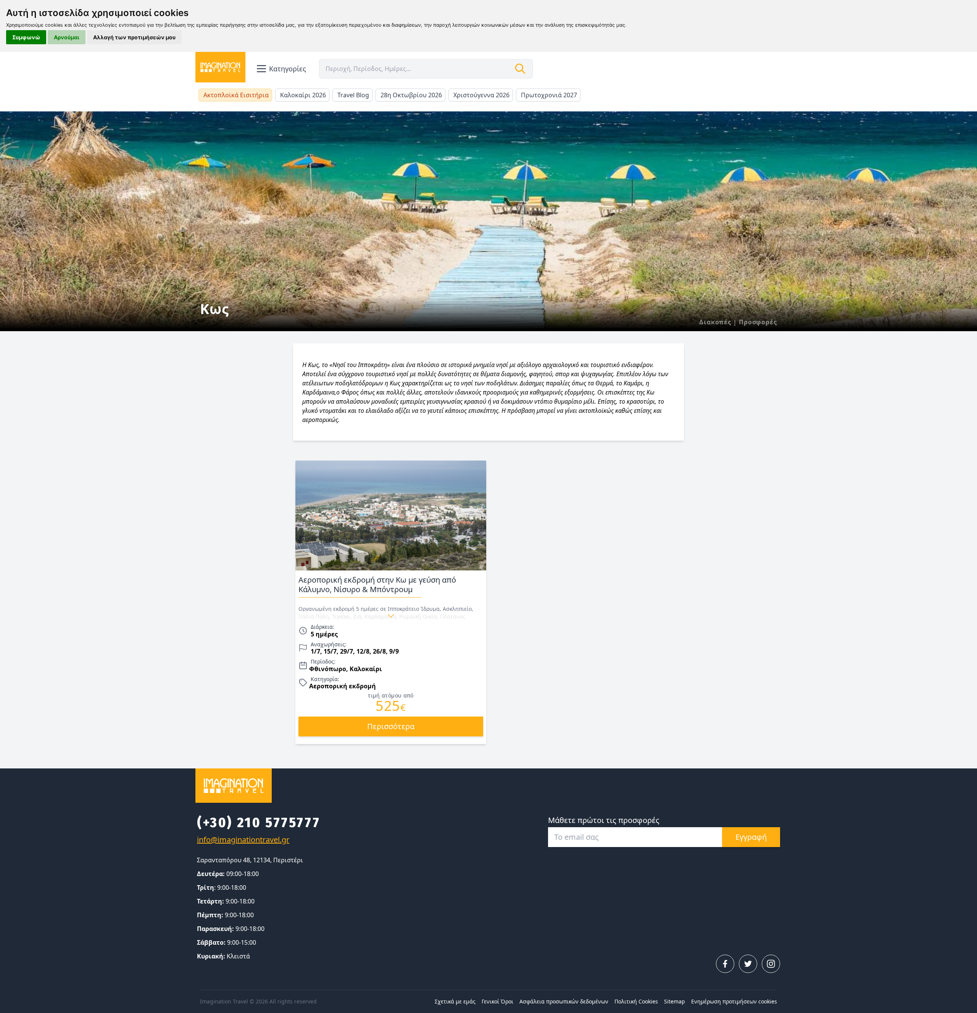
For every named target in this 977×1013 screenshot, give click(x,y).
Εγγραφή (751, 837)
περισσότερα (390, 726)
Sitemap (674, 1001)
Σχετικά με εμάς (455, 1001)
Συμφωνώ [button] (26, 37)
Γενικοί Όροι (497, 1001)
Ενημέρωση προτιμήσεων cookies (734, 1001)
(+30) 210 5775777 (258, 822)
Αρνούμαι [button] (66, 37)
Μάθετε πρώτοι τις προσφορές (603, 820)
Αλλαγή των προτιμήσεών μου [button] (134, 37)
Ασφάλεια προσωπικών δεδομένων (563, 1001)
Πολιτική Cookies (636, 1001)
